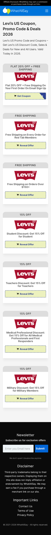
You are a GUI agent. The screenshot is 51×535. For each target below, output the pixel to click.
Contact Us (25, 506)
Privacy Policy (25, 514)
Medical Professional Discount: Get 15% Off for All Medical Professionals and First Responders (25, 337)
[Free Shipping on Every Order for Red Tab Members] (25, 126)
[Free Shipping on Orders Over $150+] (25, 175)
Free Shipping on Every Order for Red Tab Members (25, 136)
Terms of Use (26, 510)
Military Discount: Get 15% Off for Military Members (25, 389)
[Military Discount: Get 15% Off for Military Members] (25, 379)
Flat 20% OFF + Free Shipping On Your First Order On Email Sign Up (25, 87)
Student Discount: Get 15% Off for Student (25, 235)
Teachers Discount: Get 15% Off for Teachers (25, 284)
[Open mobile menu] (46, 11)
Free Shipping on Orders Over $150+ (25, 186)
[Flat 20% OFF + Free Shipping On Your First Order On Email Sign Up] (25, 77)
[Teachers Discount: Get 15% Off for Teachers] (25, 274)
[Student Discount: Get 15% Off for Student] (25, 225)
